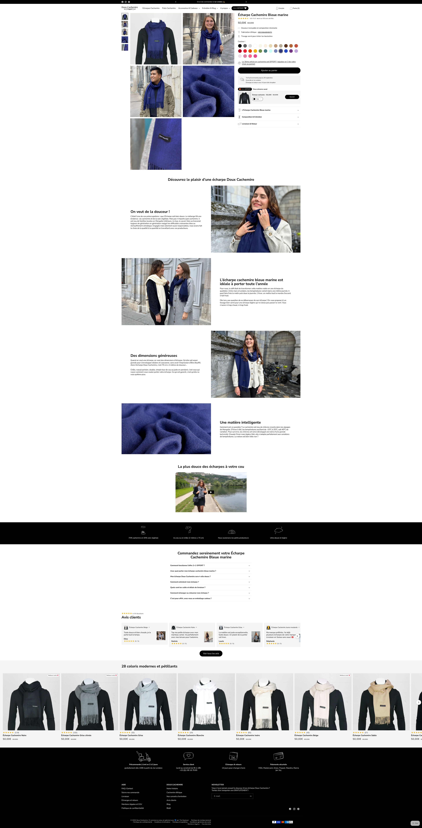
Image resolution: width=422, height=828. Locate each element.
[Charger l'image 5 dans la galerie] (125, 47)
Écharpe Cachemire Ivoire (248, 735)
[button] (189, 8)
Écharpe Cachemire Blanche (191, 735)
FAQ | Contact (127, 788)
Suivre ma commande (130, 792)
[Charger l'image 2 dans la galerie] (125, 24)
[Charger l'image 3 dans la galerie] (125, 32)
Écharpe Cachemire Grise (131, 735)
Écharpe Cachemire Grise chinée (76, 735)
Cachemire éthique (174, 792)
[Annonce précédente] (175, 1)
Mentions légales (194, 824)
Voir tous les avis (211, 653)
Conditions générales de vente (200, 822)
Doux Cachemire (142, 820)
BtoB (169, 808)
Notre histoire (172, 788)
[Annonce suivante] (246, 1)
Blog (168, 804)
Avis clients (171, 800)
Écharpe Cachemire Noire (14, 735)
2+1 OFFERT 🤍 (240, 8)
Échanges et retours (130, 800)
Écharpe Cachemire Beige (306, 735)
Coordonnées (206, 824)
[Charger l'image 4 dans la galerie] (125, 39)
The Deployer (184, 820)
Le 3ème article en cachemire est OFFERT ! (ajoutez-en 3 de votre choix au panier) (269, 63)
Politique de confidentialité (133, 808)
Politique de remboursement (201, 820)
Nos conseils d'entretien (176, 796)
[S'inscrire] (250, 796)
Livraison (125, 796)
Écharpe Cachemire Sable (365, 735)
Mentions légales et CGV (132, 804)
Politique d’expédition (180, 822)
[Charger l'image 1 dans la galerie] (125, 16)
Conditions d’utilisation (162, 822)
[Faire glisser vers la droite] (297, 636)
